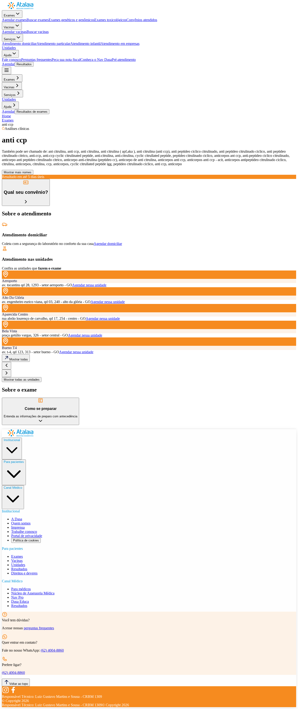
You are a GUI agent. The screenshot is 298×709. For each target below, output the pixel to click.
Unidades (9, 48)
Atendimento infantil (85, 44)
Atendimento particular (53, 44)
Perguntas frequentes (36, 60)
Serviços (10, 39)
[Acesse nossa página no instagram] (5, 692)
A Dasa (16, 519)
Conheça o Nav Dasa (96, 60)
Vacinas (9, 27)
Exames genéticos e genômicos (71, 20)
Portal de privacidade (26, 536)
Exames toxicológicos (110, 20)
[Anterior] (6, 365)
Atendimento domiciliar (19, 44)
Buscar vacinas (38, 32)
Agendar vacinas (14, 32)
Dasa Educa (20, 601)
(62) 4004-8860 (52, 650)
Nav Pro (17, 597)
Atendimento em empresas (120, 44)
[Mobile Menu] (6, 70)
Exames (9, 15)
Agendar (8, 64)
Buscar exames (38, 20)
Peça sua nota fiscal (66, 60)
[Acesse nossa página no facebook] (13, 692)
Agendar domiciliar (108, 244)
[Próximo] (6, 373)
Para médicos (21, 589)
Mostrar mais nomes (17, 172)
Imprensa (18, 527)
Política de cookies (26, 540)
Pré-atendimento (124, 60)
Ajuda (7, 55)
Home (6, 116)
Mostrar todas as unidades (22, 379)
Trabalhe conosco (24, 532)
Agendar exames (14, 20)
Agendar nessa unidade (89, 285)
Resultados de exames (32, 111)
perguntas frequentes (39, 628)
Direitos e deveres (24, 573)
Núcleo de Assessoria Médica (32, 593)
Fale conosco (11, 60)
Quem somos (20, 523)
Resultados (24, 64)
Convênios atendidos (141, 20)
